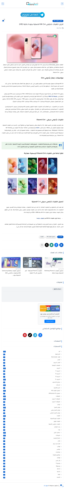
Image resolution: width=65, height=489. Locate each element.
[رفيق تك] (32, 3)
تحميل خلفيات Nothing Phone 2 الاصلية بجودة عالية (53, 272)
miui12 (32, 477)
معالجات (32, 452)
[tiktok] (30, 335)
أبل (32, 351)
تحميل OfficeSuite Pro (32, 393)
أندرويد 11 (32, 371)
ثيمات (32, 404)
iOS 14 (32, 469)
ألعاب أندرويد (32, 362)
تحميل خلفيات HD (58, 20)
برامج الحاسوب (32, 382)
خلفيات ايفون (32, 421)
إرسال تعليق (57, 289)
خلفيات (42, 236)
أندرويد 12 (32, 374)
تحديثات (32, 385)
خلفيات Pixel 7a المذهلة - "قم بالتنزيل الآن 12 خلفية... (33, 272)
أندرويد (32, 368)
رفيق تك (46, 485)
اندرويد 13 (32, 376)
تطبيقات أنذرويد (32, 402)
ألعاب (32, 360)
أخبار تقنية (32, 354)
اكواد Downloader (32, 357)
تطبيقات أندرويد (32, 399)
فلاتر (32, 441)
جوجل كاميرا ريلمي (32, 410)
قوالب (32, 446)
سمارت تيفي (32, 432)
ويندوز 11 (32, 463)
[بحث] (3, 3)
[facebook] (40, 335)
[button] (56, 245)
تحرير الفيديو (32, 388)
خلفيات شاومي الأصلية (32, 424)
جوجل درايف (40, 218)
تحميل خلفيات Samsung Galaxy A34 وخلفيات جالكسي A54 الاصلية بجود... (11, 273)
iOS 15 (32, 472)
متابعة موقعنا (50, 321)
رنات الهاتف (32, 427)
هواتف (32, 458)
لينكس (32, 449)
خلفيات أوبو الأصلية (32, 418)
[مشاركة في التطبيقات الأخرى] (42, 245)
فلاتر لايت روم (32, 444)
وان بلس (32, 460)
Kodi (32, 474)
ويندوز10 (32, 466)
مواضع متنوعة (32, 455)
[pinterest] (25, 335)
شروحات (32, 435)
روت (32, 430)
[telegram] (35, 335)
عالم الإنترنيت (32, 438)
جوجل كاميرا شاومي (32, 413)
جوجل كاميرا (32, 407)
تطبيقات (32, 396)
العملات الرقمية (32, 365)
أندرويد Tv (32, 379)
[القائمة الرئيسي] (62, 3)
